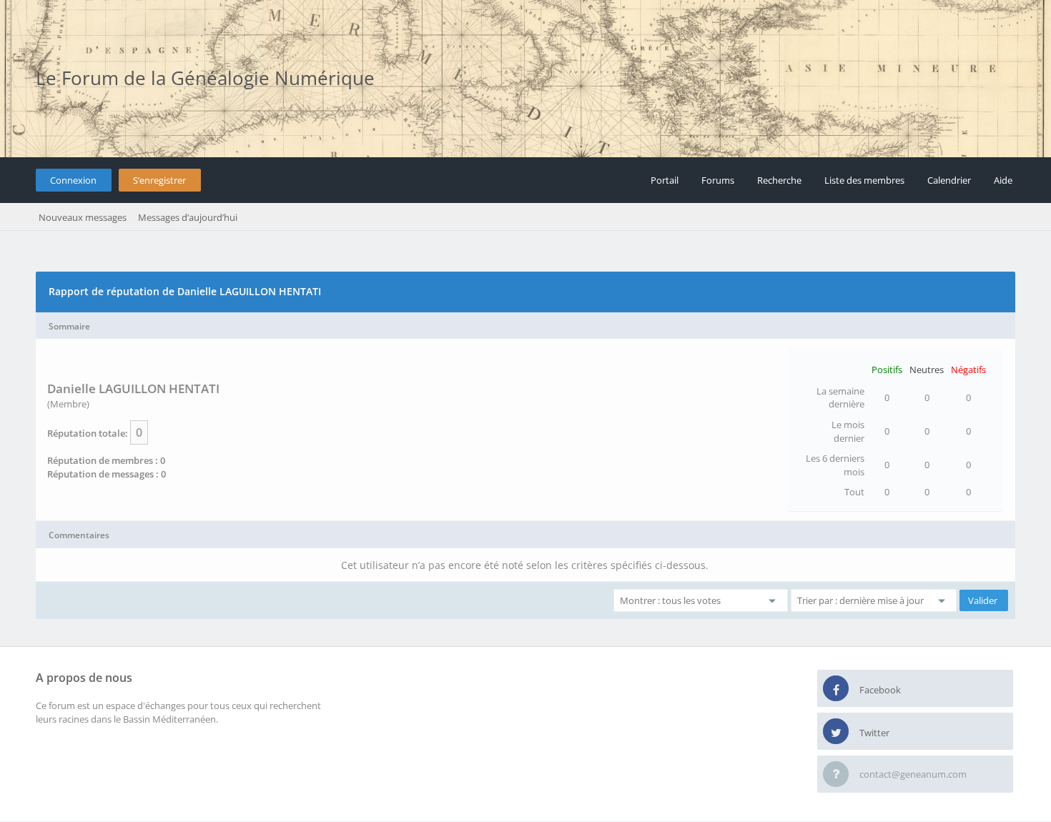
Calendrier (949, 180)
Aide (1003, 180)
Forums (717, 180)
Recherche (779, 180)
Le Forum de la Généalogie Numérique (205, 78)
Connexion (73, 180)
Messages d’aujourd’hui (187, 217)
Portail (665, 180)
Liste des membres (864, 180)
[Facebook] (836, 689)
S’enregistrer (159, 180)
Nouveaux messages (83, 217)
